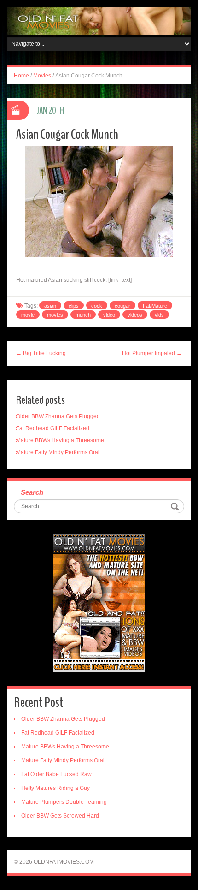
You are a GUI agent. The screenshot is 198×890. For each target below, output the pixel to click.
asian (50, 306)
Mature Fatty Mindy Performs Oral (57, 452)
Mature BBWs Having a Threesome (60, 440)
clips (74, 306)
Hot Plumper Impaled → (152, 353)
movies (55, 315)
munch (83, 315)
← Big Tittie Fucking (41, 353)
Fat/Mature (155, 306)
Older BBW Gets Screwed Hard (60, 816)
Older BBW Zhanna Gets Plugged (58, 416)
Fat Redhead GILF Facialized (52, 428)
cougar (122, 306)
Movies (42, 75)
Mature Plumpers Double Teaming (64, 802)
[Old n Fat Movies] (99, 20)
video (109, 315)
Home (21, 75)
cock (96, 306)
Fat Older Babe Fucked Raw (56, 774)
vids (159, 315)
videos (135, 315)
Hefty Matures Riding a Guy (55, 788)
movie (28, 315)
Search (32, 492)
